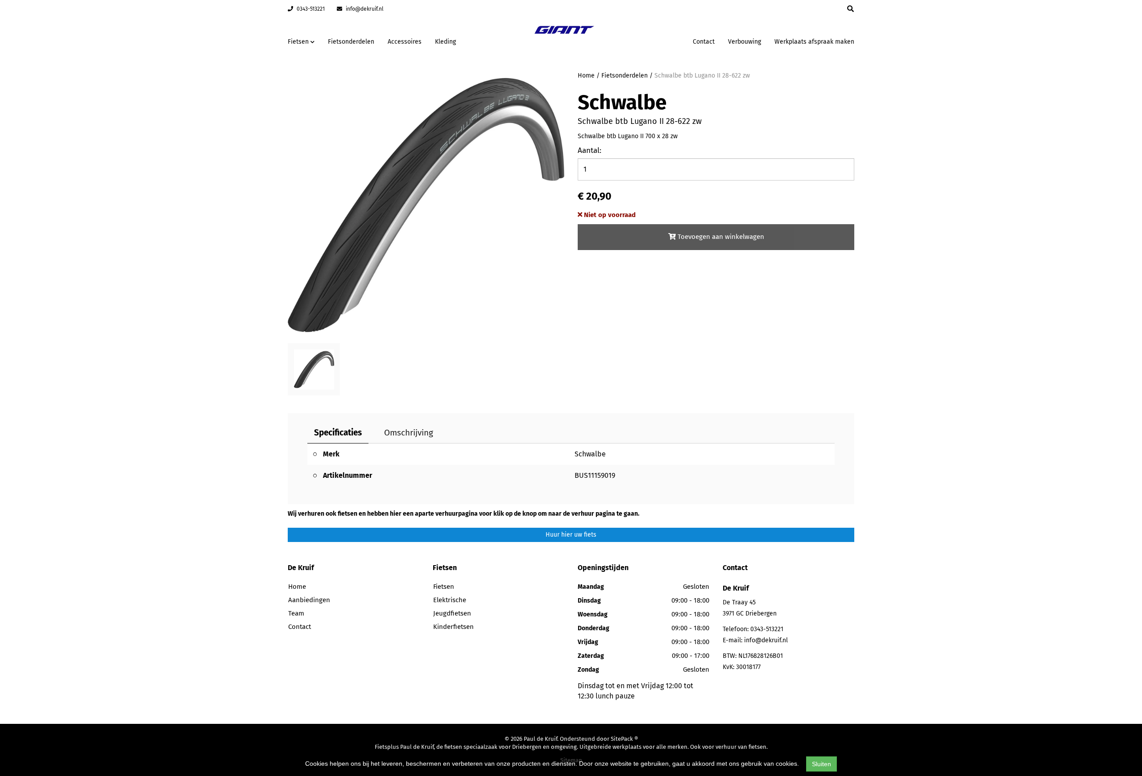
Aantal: (589, 150)
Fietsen (443, 587)
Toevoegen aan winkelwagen (720, 237)
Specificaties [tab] (338, 432)
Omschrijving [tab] (408, 432)
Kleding (445, 41)
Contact (704, 41)
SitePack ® (624, 738)
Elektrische (449, 600)
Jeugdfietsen (452, 613)
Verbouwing (744, 41)
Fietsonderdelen (351, 41)
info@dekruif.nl (364, 9)
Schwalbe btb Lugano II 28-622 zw (702, 75)
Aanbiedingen (657, 40)
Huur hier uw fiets (571, 534)
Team (296, 613)
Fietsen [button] (299, 41)
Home (586, 75)
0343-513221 (310, 9)
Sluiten (821, 764)
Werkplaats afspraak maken (814, 41)
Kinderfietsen (453, 627)
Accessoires (405, 41)
